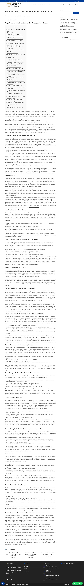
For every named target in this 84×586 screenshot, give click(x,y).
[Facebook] (8, 579)
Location (26, 573)
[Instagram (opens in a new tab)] (78, 1)
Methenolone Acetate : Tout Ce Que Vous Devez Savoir (48, 553)
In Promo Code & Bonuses (12, 53)
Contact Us (26, 570)
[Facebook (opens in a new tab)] (75, 1)
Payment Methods (11, 32)
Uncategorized (26, 16)
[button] (77, 583)
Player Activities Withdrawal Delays (14, 93)
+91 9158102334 (13, 1)
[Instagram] (11, 579)
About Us (26, 566)
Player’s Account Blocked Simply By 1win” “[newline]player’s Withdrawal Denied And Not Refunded (16, 82)
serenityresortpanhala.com (51, 579)
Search (61, 10)
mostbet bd (30, 147)
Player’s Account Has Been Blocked (14, 59)
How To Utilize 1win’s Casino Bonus (14, 34)
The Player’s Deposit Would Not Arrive (15, 107)
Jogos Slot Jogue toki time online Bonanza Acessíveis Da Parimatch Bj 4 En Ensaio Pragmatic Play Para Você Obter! (69, 24)
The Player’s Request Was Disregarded (15, 39)
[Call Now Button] (3, 583)
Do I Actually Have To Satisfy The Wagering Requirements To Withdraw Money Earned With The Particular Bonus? (16, 71)
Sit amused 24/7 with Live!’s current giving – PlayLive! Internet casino (30, 554)
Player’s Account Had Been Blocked (14, 85)
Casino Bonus (10, 94)
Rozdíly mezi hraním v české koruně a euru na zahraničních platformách (13, 554)
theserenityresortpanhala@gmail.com (23, 1)
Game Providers (10, 57)
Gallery (25, 568)
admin (8, 16)
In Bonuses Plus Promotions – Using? (14, 66)
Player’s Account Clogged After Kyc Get (15, 68)
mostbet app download (34, 207)
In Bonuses (9, 105)
